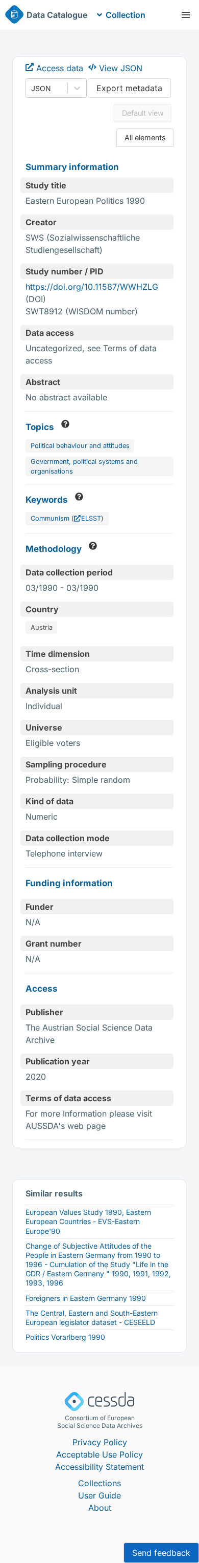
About (99, 1508)
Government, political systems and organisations (84, 466)
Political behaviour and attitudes (80, 445)
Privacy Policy (99, 1442)
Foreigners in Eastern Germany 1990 (86, 1298)
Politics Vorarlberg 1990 (65, 1337)
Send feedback (161, 1553)
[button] (185, 15)
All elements (145, 137)
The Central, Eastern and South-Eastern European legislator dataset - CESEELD (92, 1317)
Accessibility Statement (99, 1467)
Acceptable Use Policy (99, 1454)
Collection (125, 15)
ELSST (91, 518)
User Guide (99, 1495)
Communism (50, 518)
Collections (99, 1483)
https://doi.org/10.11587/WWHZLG (92, 287)
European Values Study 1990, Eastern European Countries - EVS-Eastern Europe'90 (88, 1221)
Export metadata (129, 88)
